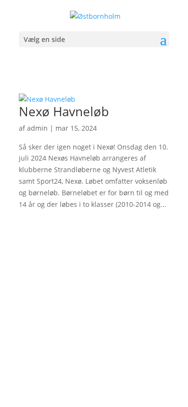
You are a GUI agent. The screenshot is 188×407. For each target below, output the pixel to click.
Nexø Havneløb (64, 111)
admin (37, 128)
